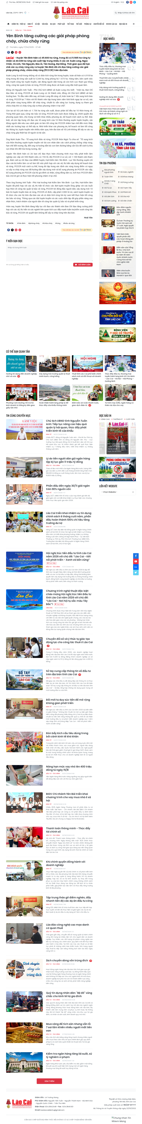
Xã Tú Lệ (107, 188)
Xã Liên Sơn (109, 196)
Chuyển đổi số (99, 24)
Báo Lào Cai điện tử (71, 13)
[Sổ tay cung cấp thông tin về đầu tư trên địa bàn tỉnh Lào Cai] (24, 679)
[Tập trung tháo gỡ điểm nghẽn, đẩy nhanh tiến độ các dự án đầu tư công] (24, 906)
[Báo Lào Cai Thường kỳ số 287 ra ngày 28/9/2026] (117, 437)
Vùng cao (105, 419)
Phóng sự (87, 24)
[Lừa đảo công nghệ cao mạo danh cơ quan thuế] (24, 933)
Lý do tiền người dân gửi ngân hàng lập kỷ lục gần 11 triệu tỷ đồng (68, 460)
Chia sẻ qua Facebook (8, 52)
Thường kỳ (118, 419)
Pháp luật (61, 24)
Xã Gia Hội (125, 196)
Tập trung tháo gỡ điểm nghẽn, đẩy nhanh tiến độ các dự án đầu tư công (69, 899)
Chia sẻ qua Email (20, 52)
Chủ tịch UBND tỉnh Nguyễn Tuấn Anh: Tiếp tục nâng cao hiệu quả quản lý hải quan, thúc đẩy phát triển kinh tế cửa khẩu (66, 426)
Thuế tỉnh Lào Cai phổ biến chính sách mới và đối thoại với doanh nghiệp (113, 80)
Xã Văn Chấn (126, 201)
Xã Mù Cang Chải (109, 182)
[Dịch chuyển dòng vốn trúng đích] (24, 969)
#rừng (57, 223)
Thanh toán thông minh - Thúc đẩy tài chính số (68, 830)
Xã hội (37, 24)
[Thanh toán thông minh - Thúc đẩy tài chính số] (24, 837)
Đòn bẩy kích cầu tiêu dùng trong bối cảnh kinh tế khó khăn (67, 735)
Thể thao (70, 24)
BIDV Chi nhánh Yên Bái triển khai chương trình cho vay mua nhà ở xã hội (68, 797)
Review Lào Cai (111, 24)
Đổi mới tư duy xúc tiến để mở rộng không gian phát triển (68, 701)
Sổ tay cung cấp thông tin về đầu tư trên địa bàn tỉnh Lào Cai (68, 672)
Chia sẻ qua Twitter (12, 52)
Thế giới (79, 24)
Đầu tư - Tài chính (23, 30)
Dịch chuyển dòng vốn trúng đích (67, 960)
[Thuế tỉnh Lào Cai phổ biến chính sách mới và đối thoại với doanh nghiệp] (87, 363)
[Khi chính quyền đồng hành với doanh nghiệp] (24, 870)
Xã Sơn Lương (110, 201)
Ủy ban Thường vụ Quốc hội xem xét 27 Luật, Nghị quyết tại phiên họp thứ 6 (125, 224)
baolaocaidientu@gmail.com (52, 1110)
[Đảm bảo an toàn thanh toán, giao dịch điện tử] (87, 392)
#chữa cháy (47, 223)
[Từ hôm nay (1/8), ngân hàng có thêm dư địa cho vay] (120, 392)
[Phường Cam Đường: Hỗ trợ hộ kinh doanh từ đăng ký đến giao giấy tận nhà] (21, 392)
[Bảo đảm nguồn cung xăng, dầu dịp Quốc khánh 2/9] (108, 210)
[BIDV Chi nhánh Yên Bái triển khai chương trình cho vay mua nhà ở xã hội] (24, 802)
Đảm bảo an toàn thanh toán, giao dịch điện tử (85, 404)
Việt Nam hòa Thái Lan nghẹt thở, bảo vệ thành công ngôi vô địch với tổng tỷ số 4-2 (113, 110)
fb (127, 2)
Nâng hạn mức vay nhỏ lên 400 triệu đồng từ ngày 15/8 (69, 768)
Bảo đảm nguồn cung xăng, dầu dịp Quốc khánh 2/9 (124, 211)
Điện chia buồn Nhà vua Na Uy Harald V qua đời (124, 273)
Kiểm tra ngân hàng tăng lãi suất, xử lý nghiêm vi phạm (69, 1055)
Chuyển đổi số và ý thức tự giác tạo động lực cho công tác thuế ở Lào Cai (69, 640)
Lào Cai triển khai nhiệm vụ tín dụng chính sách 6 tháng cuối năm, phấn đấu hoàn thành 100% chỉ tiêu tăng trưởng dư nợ (68, 518)
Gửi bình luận (84, 264)
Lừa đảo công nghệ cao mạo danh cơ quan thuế (67, 926)
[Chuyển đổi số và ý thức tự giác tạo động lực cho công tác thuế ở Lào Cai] (24, 647)
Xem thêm (49, 1081)
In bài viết (16, 52)
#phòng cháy (33, 223)
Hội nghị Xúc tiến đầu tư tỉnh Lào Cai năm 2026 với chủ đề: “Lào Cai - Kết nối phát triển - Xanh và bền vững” (68, 557)
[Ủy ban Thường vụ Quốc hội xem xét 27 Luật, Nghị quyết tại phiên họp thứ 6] (108, 223)
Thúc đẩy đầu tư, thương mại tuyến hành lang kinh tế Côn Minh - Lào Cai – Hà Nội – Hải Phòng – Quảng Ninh (112, 70)
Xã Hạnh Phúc (110, 192)
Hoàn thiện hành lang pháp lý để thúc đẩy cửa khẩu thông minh (53, 404)
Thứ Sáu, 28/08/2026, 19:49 (19, 2)
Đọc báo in (123, 24)
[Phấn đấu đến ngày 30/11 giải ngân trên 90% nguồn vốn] (24, 494)
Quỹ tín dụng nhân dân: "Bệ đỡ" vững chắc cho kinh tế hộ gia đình (69, 994)
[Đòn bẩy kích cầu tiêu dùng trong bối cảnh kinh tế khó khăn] (24, 742)
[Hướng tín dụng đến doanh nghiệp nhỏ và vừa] (21, 363)
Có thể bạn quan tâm (18, 351)
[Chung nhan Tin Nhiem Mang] (124, 1119)
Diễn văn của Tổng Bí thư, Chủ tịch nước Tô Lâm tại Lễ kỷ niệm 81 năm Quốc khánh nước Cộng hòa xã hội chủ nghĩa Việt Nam (125, 256)
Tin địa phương (107, 163)
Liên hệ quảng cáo (61, 2)
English (116, 2)
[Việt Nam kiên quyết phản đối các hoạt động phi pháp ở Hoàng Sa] (108, 236)
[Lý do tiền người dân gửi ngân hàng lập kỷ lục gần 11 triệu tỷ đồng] (24, 467)
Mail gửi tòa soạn (41, 2)
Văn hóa (45, 24)
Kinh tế (30, 24)
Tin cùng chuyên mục (18, 415)
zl (134, 2)
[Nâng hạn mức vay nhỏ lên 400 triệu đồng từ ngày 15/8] (24, 775)
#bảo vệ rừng (68, 223)
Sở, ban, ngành (126, 172)
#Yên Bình (21, 223)
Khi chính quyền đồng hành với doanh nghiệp (65, 863)
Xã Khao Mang (126, 176)
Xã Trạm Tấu (126, 188)
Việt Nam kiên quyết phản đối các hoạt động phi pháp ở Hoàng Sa (125, 238)
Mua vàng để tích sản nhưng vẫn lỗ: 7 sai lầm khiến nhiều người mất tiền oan (69, 1027)
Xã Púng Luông (126, 182)
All (133, 24)
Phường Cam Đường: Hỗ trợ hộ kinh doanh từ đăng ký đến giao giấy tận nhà (20, 405)
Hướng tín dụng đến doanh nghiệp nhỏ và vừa (111, 98)
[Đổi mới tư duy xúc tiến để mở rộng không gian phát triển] (24, 708)
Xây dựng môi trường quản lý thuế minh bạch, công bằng (112, 88)
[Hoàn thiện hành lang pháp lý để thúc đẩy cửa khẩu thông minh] (54, 392)
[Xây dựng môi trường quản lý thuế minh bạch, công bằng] (54, 363)
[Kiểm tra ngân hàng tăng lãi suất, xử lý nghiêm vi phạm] (24, 1062)
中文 (122, 2)
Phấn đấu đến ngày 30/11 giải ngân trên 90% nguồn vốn (68, 487)
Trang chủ (8, 24)
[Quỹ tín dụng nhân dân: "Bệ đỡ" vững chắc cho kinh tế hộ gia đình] (24, 1001)
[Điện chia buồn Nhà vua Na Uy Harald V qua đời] (108, 273)
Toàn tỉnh (108, 176)
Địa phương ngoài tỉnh (109, 171)
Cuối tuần (130, 419)
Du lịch (52, 24)
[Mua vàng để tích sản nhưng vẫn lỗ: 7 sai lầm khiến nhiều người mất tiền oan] (24, 1032)
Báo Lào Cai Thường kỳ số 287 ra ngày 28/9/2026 (117, 446)
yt (131, 2)
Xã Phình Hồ (125, 192)
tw (136, 572)
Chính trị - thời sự (18, 24)
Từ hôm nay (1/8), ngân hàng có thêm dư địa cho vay (119, 404)
